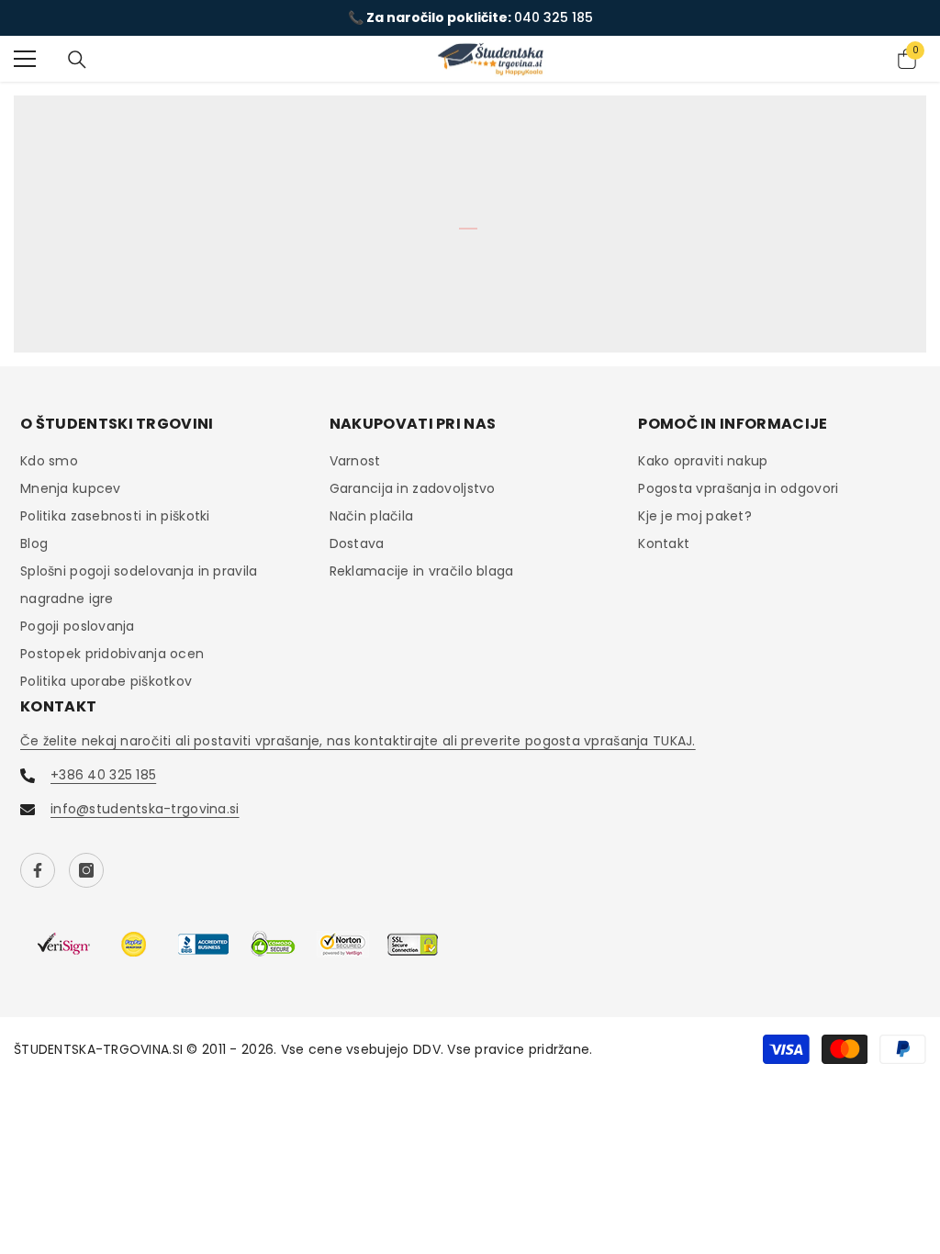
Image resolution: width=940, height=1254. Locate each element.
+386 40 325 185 (103, 775)
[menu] (25, 59)
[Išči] (77, 60)
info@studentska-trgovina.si (145, 809)
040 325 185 (553, 17)
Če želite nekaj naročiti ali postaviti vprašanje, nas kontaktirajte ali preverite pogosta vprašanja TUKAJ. (358, 741)
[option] (470, 18)
